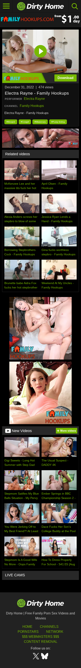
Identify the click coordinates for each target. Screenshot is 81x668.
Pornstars (28, 631)
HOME (27, 626)
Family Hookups (32, 106)
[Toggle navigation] (6, 6)
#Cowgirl (25, 122)
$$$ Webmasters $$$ (40, 636)
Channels (49, 626)
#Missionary (40, 122)
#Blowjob (10, 122)
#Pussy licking (58, 122)
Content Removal (40, 641)
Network (54, 631)
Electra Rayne (34, 98)
